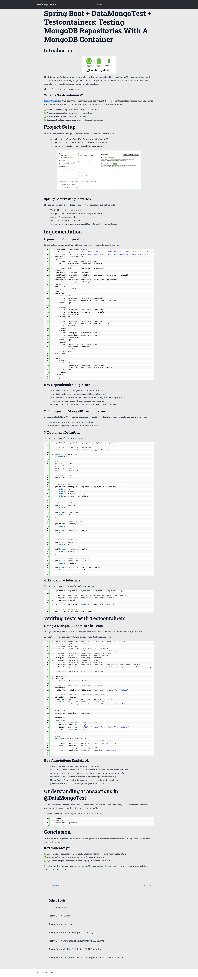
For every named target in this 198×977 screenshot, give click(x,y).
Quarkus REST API (58, 907)
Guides (99, 4)
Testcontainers (51, 101)
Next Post (148, 885)
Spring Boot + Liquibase (60, 924)
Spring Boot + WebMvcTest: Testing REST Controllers (75, 949)
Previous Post (51, 885)
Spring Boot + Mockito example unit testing (71, 932)
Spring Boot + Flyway (59, 915)
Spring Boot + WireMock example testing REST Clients (76, 940)
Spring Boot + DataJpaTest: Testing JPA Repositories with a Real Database (86, 957)
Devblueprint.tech (47, 4)
